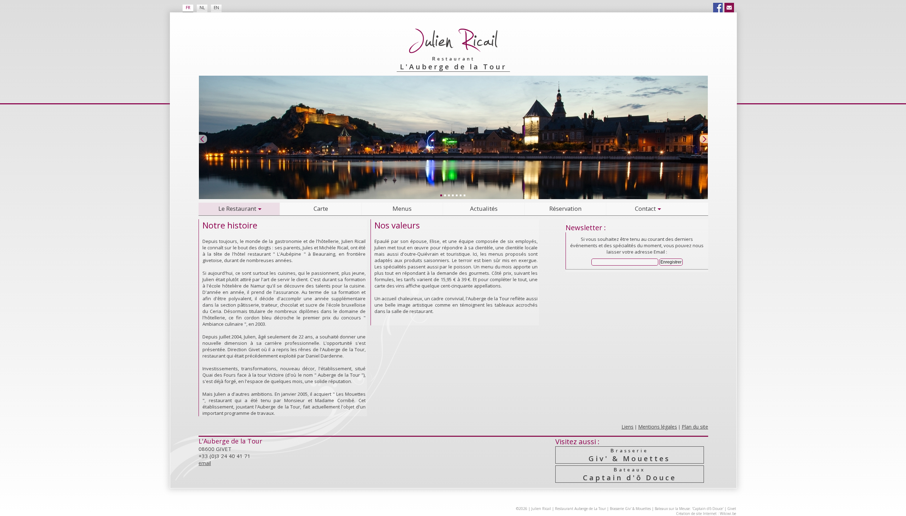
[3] (449, 195)
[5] (456, 195)
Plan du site (695, 426)
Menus (402, 208)
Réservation (565, 208)
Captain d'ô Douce (629, 474)
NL (202, 8)
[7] (464, 195)
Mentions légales (657, 426)
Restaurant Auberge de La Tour (580, 508)
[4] (453, 195)
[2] (445, 195)
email (205, 463)
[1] (441, 195)
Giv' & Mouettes (629, 455)
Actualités (484, 208)
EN (216, 8)
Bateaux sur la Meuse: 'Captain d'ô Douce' (689, 508)
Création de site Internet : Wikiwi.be (706, 513)
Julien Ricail (541, 508)
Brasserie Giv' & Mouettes (630, 508)
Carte (321, 208)
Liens (627, 426)
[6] (460, 195)
